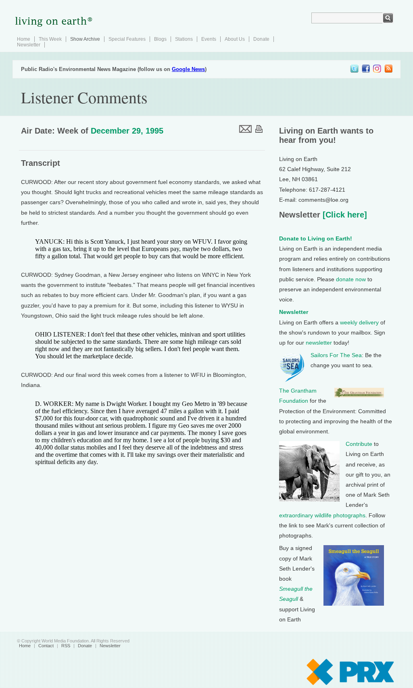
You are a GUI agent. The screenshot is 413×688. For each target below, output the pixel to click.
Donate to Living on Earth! (315, 238)
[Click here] (343, 214)
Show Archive (85, 39)
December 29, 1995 (127, 130)
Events (208, 39)
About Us (235, 39)
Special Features (127, 39)
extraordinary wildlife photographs (322, 515)
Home (23, 39)
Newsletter (28, 45)
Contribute (359, 444)
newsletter (319, 342)
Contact (46, 645)
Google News (188, 69)
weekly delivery (359, 322)
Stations (184, 39)
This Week (50, 39)
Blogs (160, 39)
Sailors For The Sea (336, 355)
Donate (261, 39)
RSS (65, 645)
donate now (351, 279)
